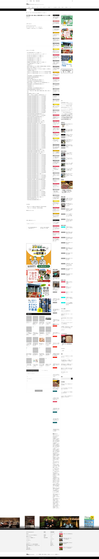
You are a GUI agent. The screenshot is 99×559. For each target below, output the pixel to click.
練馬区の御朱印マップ (29, 549)
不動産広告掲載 (46, 537)
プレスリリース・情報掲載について (30, 537)
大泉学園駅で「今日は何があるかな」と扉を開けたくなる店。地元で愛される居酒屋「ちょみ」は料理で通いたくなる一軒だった (56, 440)
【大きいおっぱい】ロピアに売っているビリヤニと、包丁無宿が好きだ (56, 436)
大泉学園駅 (68, 115)
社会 (62, 117)
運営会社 (27, 533)
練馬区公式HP (69, 117)
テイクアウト (64, 109)
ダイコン (62, 109)
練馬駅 (62, 119)
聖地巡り (66, 7)
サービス (68, 107)
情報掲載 (40, 554)
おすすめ (63, 102)
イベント (64, 104)
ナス (68, 109)
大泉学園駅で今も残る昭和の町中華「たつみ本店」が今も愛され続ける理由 (56, 455)
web (70, 7)
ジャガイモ (71, 107)
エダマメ (66, 104)
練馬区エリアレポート (29, 536)
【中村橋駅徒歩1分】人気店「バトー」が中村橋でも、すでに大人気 (56, 491)
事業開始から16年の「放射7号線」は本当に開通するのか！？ (56, 485)
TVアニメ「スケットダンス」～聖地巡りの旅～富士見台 (56, 469)
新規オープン (50, 7)
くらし (67, 102)
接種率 (63, 116)
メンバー (27, 541)
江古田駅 (66, 116)
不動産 (27, 546)
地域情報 (64, 115)
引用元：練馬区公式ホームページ (31, 220)
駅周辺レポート (52, 545)
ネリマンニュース (66, 110)
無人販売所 (55, 7)
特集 (63, 324)
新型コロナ (33, 7)
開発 (69, 119)
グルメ (41, 7)
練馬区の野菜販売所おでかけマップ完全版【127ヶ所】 (33, 545)
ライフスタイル (67, 112)
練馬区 (65, 117)
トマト (67, 109)
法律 (68, 116)
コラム (61, 328)
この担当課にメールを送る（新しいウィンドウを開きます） (34, 28)
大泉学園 (70, 328)
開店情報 (66, 119)
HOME (29, 7)
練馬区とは (45, 554)
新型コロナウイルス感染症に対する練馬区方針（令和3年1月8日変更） (37, 206)
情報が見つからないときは (30, 210)
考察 (59, 7)
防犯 (70, 119)
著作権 (42, 554)
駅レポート (45, 7)
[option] (10, 523)
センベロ (64, 328)
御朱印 (62, 7)
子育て (71, 115)
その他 (30, 9)
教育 (64, 116)
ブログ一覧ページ (28, 540)
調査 (64, 119)
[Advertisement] (65, 4)
